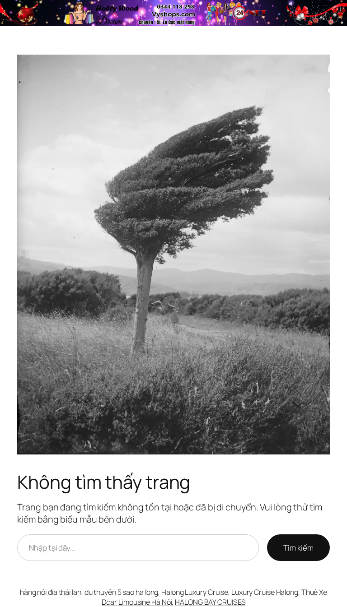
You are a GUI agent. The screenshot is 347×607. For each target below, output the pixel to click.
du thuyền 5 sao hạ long (121, 592)
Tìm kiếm (298, 547)
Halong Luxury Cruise (194, 592)
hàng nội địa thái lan (50, 592)
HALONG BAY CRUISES (210, 602)
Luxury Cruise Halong (264, 592)
